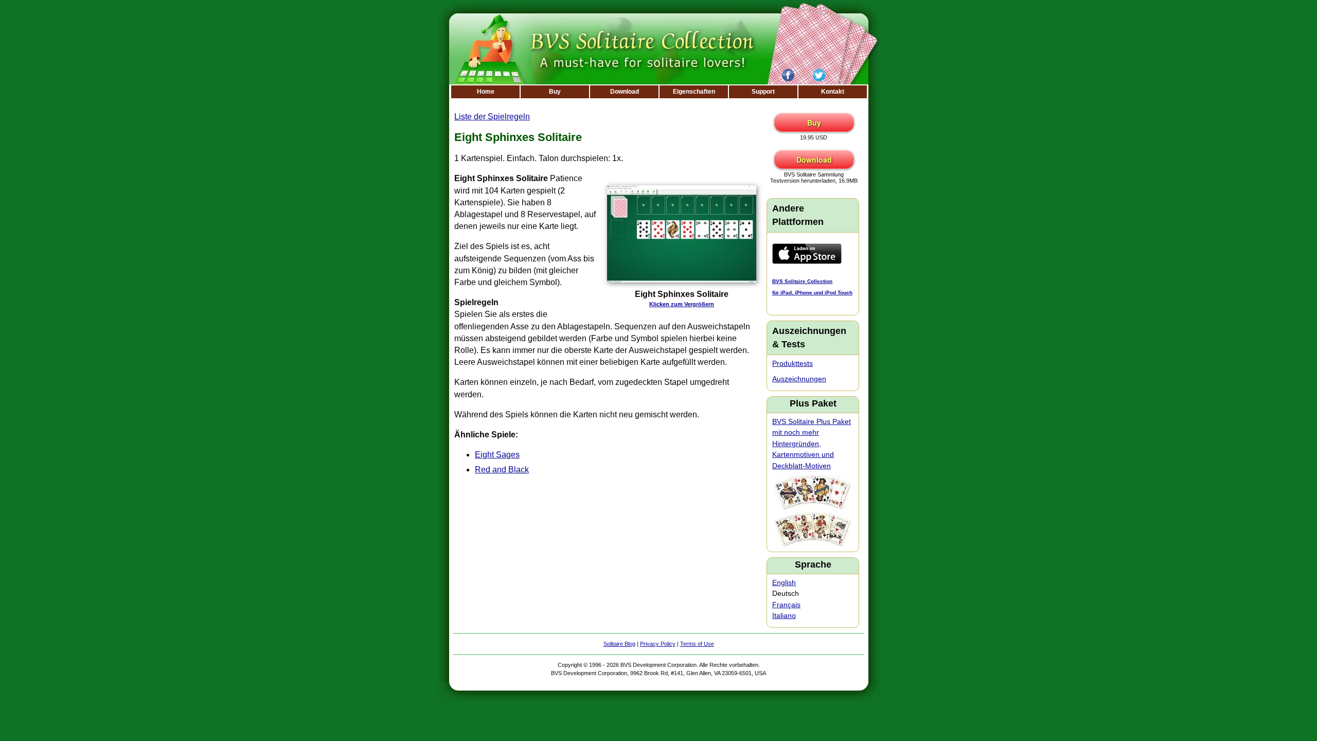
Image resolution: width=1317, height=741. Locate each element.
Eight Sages (497, 454)
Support (763, 91)
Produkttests (792, 363)
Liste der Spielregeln (492, 116)
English (784, 582)
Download (624, 91)
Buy (555, 91)
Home (485, 91)
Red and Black (502, 469)
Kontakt (832, 91)
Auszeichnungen (799, 379)
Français (786, 605)
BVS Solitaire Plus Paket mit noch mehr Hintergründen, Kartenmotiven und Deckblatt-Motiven (811, 443)
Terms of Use (697, 644)
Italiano (784, 615)
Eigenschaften (694, 91)
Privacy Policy (657, 644)
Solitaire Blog (619, 644)
